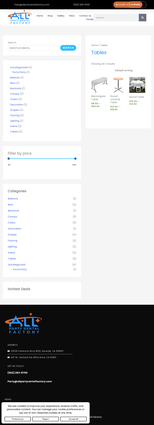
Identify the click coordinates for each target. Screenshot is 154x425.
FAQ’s (72, 15)
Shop (50, 15)
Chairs (11, 222)
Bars (10, 204)
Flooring (12, 240)
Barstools (13, 210)
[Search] (142, 17)
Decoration (14, 228)
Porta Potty (20, 269)
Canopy (12, 216)
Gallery (61, 15)
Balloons (13, 198)
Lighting (12, 246)
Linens (11, 252)
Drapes (12, 234)
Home (40, 15)
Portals (89, 19)
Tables (12, 258)
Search (12, 42)
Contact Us (85, 15)
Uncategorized (16, 264)
